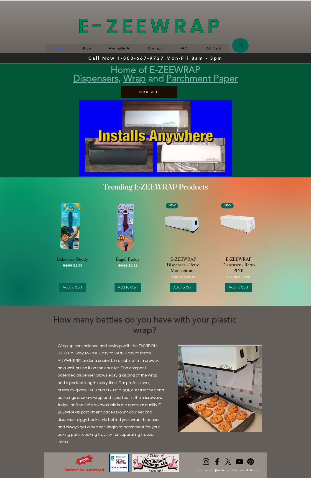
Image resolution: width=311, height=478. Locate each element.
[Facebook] (217, 461)
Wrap (134, 78)
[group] (155, 246)
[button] (226, 171)
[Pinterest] (250, 461)
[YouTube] (239, 461)
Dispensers (95, 78)
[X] (228, 461)
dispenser (85, 375)
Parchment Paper (202, 78)
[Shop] (240, 45)
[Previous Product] (46, 246)
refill (127, 390)
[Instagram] (205, 461)
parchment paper (97, 412)
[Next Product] (264, 246)
